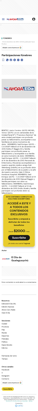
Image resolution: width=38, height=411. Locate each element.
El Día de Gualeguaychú (19, 259)
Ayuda (30, 401)
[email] (18, 60)
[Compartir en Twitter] (14, 60)
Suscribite (19, 238)
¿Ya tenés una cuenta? (19, 243)
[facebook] (11, 60)
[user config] (34, 19)
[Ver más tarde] (3, 60)
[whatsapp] (7, 60)
